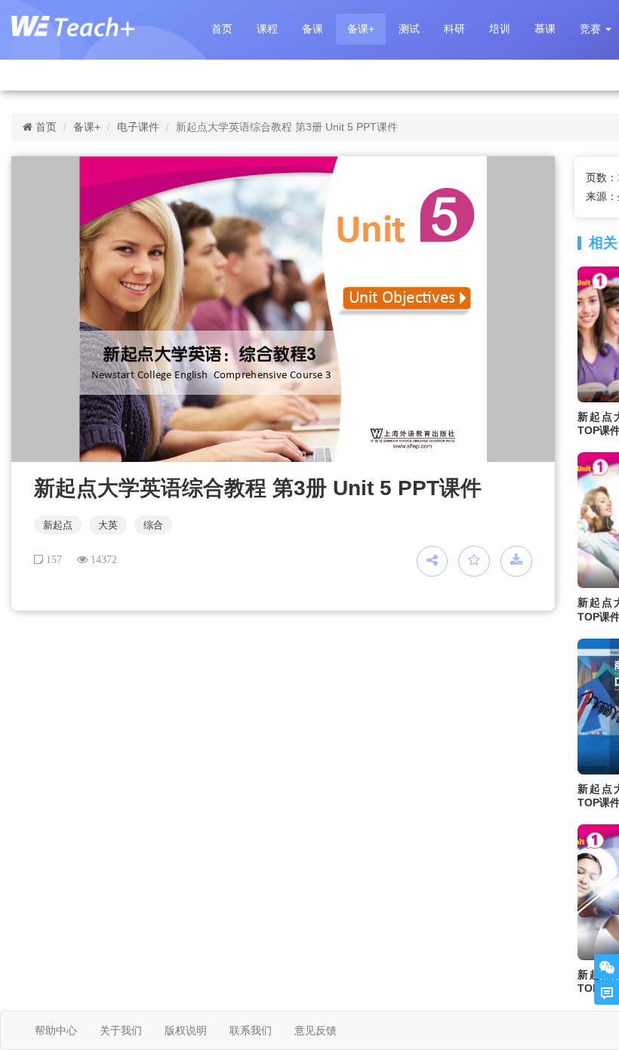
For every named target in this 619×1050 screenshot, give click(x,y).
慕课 (545, 29)
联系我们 (250, 1030)
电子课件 (138, 127)
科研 (454, 29)
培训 (499, 29)
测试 (409, 29)
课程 (267, 29)
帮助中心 (56, 1030)
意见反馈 (315, 1030)
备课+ (360, 29)
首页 (222, 29)
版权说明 (186, 1030)
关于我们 (121, 1030)
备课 (312, 29)
